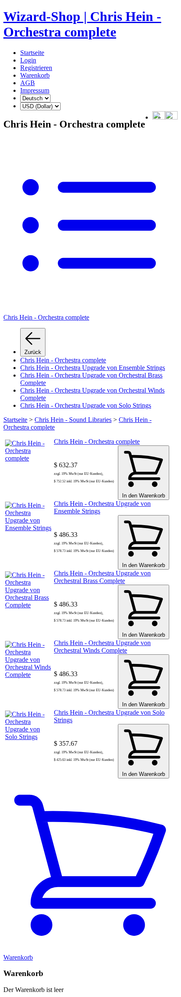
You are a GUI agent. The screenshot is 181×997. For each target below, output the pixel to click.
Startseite (32, 52)
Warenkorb (35, 75)
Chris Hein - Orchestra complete (63, 360)
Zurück (32, 352)
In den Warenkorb (143, 495)
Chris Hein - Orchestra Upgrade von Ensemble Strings (92, 367)
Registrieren (36, 67)
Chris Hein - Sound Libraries (73, 419)
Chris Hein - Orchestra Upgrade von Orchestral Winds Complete (102, 646)
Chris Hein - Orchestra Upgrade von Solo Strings (85, 405)
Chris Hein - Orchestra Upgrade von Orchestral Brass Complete (102, 577)
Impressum (34, 90)
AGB (27, 82)
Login (28, 60)
